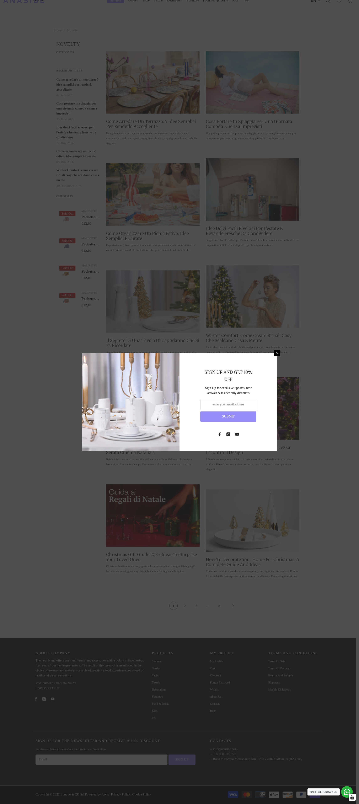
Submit (228, 416)
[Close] (277, 353)
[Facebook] (219, 434)
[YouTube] (237, 434)
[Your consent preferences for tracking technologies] (352, 797)
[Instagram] (228, 434)
